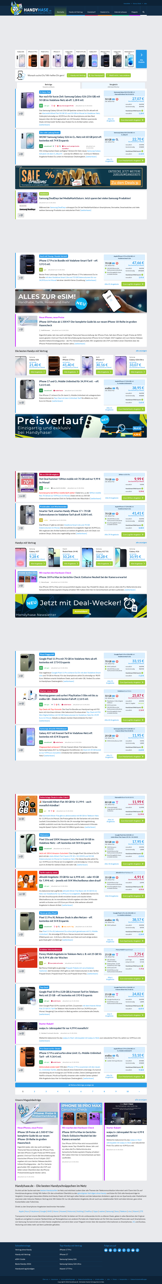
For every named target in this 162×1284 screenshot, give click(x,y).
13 (20, 971)
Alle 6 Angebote (110, 978)
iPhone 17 (64, 1254)
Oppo (95, 1211)
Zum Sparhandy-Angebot (130, 682)
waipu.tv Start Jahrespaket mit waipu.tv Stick (81, 1038)
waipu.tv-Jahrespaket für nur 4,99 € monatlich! (63, 1028)
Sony (117, 1211)
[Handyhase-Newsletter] (106, 1250)
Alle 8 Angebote (111, 498)
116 (20, 496)
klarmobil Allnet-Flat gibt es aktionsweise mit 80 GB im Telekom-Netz (70, 815)
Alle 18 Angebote (112, 864)
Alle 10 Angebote (111, 120)
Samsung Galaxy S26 (68, 1259)
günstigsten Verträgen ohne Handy (92, 1193)
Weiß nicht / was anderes (119, 75)
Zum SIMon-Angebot (132, 498)
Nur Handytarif (97, 75)
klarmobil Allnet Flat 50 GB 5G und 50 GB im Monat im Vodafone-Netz (71, 113)
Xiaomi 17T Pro (66, 1268)
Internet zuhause (120, 12)
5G (134, 1222)
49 (20, 703)
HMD (49, 1211)
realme (102, 1211)
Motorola (71, 1211)
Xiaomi (136, 1211)
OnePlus (88, 1211)
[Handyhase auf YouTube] (133, 1250)
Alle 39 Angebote (112, 534)
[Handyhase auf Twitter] (119, 1250)
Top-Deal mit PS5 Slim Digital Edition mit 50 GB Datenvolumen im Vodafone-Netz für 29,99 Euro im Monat (70, 715)
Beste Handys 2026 (23, 1264)
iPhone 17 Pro (65, 1249)
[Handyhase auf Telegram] (110, 1250)
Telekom (123, 1211)
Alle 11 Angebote (109, 756)
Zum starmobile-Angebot (130, 978)
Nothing (80, 1211)
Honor (56, 1211)
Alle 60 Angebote (112, 720)
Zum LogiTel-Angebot (132, 284)
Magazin (135, 12)
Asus (27, 1211)
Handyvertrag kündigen (25, 1268)
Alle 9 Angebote (109, 1015)
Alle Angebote (37, 372)
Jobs (145, 3)
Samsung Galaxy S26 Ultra (70, 1264)
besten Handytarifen (48, 1190)
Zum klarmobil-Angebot (131, 120)
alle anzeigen (141, 351)
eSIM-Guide (20, 1259)
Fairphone (34, 1211)
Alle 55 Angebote (110, 682)
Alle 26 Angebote (109, 1076)
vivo (130, 1211)
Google (43, 1211)
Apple (21, 1211)
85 (20, 819)
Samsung (109, 1211)
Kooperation (123, 1279)
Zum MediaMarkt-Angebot (129, 160)
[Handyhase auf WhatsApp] (115, 1250)
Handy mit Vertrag (76, 12)
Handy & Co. (105, 12)
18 (20, 1033)
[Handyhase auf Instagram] (128, 1250)
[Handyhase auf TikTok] (137, 1250)
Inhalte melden (99, 1279)
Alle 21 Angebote (109, 409)
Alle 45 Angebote (112, 284)
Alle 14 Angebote (111, 820)
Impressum (54, 1279)
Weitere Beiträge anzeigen (81, 1085)
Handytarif (91, 12)
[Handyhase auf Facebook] (124, 1250)
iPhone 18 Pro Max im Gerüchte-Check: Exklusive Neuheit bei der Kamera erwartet (83, 577)
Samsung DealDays (58, 207)
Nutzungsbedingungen (68, 1279)
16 (20, 403)
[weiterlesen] (44, 124)
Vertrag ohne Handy (23, 1249)
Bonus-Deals (137, 3)
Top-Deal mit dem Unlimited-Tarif (67, 398)
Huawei (63, 1211)
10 (128, 1091)
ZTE (141, 1211)
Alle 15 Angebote (109, 160)
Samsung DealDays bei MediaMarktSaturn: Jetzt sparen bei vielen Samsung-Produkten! (85, 198)
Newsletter (127, 3)
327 (20, 894)
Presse (115, 1279)
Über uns (45, 1279)
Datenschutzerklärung (85, 1279)
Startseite (60, 12)
